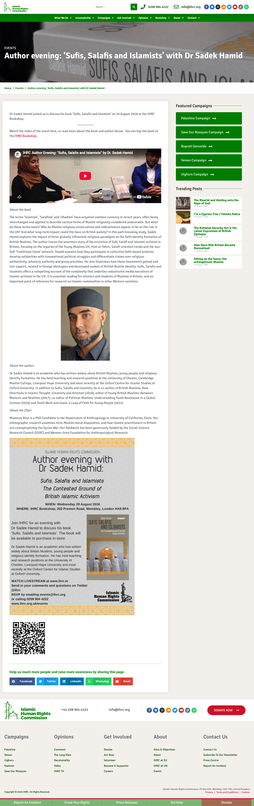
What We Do (61, 17)
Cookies (246, 792)
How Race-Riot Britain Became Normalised (214, 246)
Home (7, 88)
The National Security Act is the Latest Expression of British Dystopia (215, 231)
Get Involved (124, 17)
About (176, 17)
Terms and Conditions (227, 792)
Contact (191, 17)
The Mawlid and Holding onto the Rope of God (216, 201)
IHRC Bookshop (25, 136)
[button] (22, 681)
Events (10, 48)
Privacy (209, 792)
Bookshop (160, 17)
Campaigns (104, 17)
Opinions (143, 17)
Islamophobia (83, 17)
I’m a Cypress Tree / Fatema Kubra (217, 214)
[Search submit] (134, 7)
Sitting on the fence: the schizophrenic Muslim (210, 260)
